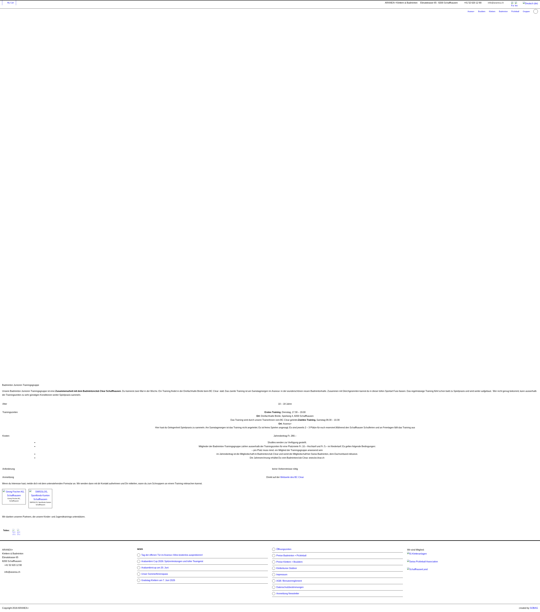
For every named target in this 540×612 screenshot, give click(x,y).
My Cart (10, 3)
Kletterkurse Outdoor (286, 568)
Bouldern (481, 11)
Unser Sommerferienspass (154, 574)
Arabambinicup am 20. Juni (155, 567)
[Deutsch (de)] (530, 3)
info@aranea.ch (496, 3)
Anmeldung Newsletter (287, 593)
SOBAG (534, 608)
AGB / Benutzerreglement (289, 581)
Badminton (503, 11)
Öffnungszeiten (283, 549)
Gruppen (526, 11)
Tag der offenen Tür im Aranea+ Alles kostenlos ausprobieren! (172, 555)
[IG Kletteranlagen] (417, 553)
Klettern (492, 11)
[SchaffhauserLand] (417, 569)
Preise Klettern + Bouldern (289, 562)
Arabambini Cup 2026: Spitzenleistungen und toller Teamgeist (172, 561)
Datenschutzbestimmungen (290, 587)
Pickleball (515, 11)
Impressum (281, 574)
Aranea (471, 11)
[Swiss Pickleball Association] (422, 561)
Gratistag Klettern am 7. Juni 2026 (158, 580)
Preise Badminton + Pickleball (291, 555)
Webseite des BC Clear (292, 477)
